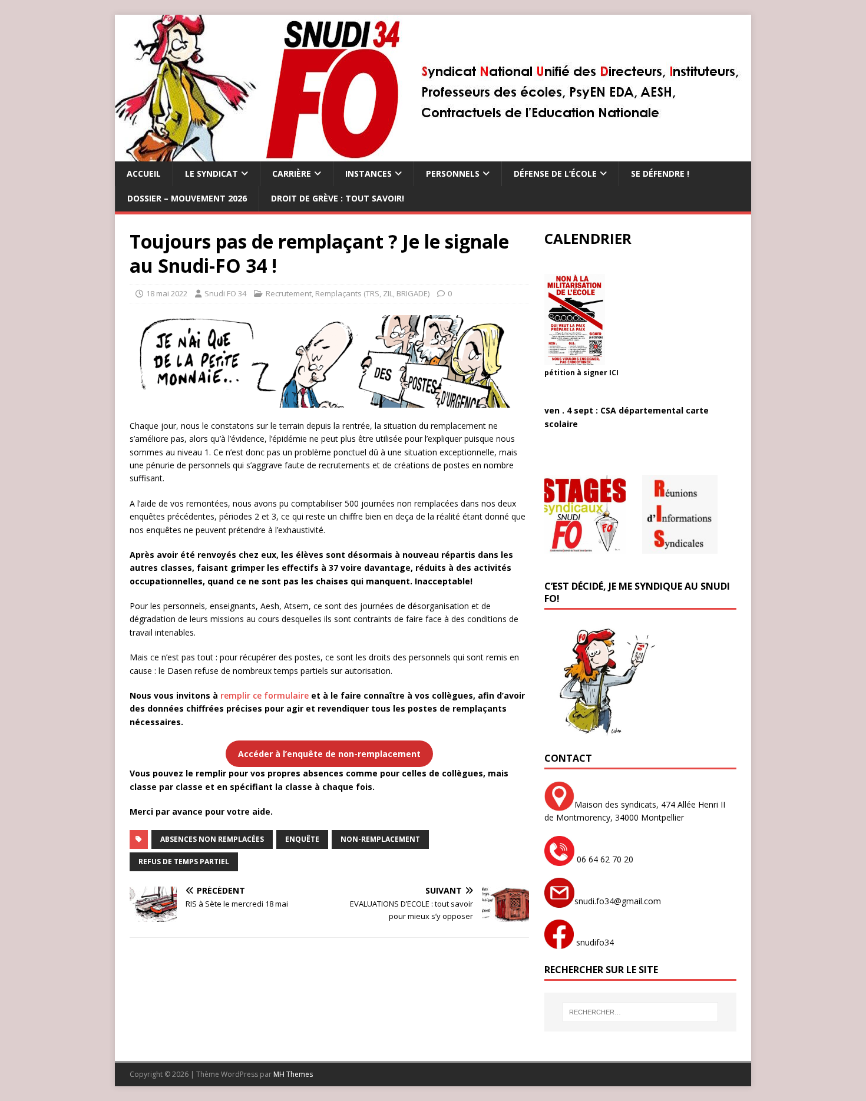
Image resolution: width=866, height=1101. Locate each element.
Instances (368, 173)
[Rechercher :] (640, 1012)
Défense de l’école (555, 173)
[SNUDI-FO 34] (433, 154)
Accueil (144, 173)
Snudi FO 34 (225, 293)
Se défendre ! (660, 173)
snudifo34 (594, 942)
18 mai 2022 (166, 293)
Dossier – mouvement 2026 (187, 198)
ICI (614, 373)
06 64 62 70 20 (603, 859)
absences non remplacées (212, 839)
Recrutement (289, 293)
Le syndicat (211, 173)
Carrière (291, 173)
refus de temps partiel (183, 862)
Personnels (453, 173)
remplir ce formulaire (264, 695)
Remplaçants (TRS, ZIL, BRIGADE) (372, 293)
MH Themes (293, 1074)
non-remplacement (380, 839)
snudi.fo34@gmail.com (617, 901)
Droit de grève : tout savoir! (337, 198)
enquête (302, 839)
